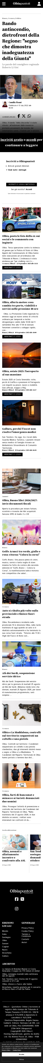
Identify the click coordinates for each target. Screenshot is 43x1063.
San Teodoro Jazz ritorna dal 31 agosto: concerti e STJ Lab (20, 980)
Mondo (5, 931)
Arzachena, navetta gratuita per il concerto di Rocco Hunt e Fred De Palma (21, 988)
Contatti (25, 939)
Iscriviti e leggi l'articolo (21, 184)
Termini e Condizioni (26, 935)
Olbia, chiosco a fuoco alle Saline (17, 984)
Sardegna (6, 937)
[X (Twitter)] (22, 899)
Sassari (5, 943)
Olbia (4, 940)
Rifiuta (21, 1059)
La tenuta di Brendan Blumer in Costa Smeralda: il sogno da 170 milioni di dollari (21, 970)
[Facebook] (16, 899)
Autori (24, 942)
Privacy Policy (28, 928)
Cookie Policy (27, 931)
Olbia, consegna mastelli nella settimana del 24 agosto (20, 975)
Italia (4, 934)
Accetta (21, 1054)
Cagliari (5, 946)
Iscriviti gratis (11, 140)
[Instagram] (16, 909)
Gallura (5, 956)
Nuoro (4, 949)
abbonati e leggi (12, 267)
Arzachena (6, 953)
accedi (31, 140)
